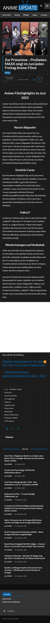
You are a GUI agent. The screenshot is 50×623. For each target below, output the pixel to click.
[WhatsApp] (33, 79)
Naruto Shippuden (11, 415)
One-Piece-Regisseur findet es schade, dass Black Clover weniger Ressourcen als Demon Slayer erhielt (24, 458)
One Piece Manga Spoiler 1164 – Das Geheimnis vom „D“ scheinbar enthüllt (21, 483)
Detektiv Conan (15, 389)
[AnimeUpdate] (20, 6)
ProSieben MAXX (10, 418)
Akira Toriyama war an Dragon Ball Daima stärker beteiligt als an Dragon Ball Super (23, 521)
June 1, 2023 (38, 376)
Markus (9, 437)
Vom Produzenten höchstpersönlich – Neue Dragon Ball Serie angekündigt (23, 533)
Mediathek (8, 412)
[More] (39, 79)
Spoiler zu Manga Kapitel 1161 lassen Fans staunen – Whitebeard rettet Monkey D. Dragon (23, 570)
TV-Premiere (9, 421)
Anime (7, 73)
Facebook (11, 611)
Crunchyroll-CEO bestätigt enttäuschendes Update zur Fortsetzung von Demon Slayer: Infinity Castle (24, 508)
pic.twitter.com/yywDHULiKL (24, 365)
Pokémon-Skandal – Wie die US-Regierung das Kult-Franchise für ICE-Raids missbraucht (24, 557)
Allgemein (8, 464)
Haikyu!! (7, 402)
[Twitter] (18, 428)
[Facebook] (12, 428)
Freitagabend (9, 399)
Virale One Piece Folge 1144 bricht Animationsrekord (19, 471)
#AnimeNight (23, 361)
